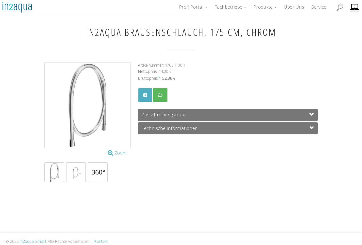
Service (319, 7)
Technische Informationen (170, 128)
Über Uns (294, 7)
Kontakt (101, 241)
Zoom (120, 153)
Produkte (263, 7)
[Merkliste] (145, 95)
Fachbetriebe (229, 7)
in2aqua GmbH (33, 241)
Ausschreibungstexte (164, 114)
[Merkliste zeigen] (160, 95)
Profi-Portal (192, 7)
